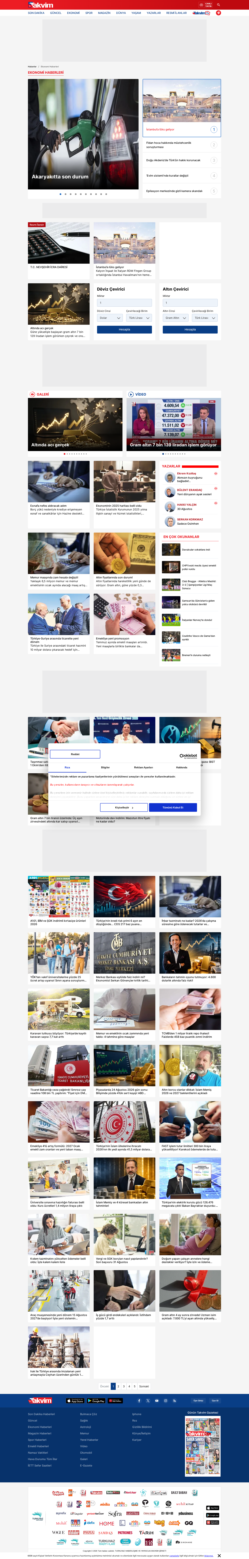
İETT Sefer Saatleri (39, 1465)
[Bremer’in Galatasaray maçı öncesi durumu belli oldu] (171, 655)
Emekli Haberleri (38, 1446)
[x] (148, 1400)
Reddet (75, 754)
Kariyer (136, 1439)
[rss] (174, 1400)
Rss (134, 1420)
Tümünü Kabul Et (173, 807)
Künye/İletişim (141, 1433)
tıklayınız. (208, 1555)
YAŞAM (136, 13)
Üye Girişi (198, 1401)
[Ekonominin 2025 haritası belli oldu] (124, 481)
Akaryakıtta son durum (60, 177)
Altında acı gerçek (50, 444)
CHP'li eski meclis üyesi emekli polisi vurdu (199, 567)
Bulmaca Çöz (88, 1414)
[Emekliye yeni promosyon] (124, 614)
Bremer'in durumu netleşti (196, 655)
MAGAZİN (104, 13)
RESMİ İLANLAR (176, 13)
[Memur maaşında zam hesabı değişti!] (59, 553)
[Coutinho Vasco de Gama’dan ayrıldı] (171, 637)
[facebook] (139, 1400)
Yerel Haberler (89, 1439)
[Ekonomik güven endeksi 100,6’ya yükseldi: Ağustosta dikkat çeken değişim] (96, 194)
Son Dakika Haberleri (41, 1414)
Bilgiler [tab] (105, 767)
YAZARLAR (154, 13)
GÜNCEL (55, 13)
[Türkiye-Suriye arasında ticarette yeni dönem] (59, 614)
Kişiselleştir (122, 807)
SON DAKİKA (36, 13)
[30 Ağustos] (170, 506)
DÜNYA (121, 13)
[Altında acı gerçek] (75, 424)
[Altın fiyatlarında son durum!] (124, 553)
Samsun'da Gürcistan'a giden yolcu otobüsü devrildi (198, 602)
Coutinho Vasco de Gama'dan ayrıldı (198, 637)
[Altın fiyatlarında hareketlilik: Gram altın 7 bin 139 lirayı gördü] (101, 194)
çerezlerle (174, 1555)
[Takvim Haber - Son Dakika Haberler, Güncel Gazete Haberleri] (40, 5)
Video (84, 1446)
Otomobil (86, 1452)
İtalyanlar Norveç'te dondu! (197, 619)
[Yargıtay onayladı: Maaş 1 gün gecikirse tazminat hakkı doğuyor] (86, 194)
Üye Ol (215, 1401)
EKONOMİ (73, 13)
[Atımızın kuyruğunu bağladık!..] (170, 477)
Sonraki (144, 1386)
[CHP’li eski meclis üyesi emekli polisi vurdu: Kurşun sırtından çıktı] (171, 567)
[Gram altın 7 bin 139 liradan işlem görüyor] (174, 424)
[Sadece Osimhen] (170, 521)
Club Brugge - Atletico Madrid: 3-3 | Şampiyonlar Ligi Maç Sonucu (199, 585)
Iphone (136, 1414)
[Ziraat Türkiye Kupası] (218, 12)
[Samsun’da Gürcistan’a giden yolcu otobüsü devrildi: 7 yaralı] (171, 602)
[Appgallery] (115, 1400)
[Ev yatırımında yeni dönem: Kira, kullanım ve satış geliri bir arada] (76, 194)
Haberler (32, 66)
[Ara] (218, 5)
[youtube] (157, 1400)
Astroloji (85, 1427)
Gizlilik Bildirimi (142, 1427)
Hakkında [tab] (181, 767)
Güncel (32, 1420)
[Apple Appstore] (75, 1400)
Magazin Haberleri (39, 1433)
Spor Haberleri (37, 1439)
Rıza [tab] (67, 767)
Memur (84, 1433)
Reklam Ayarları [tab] (143, 767)
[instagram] (165, 1400)
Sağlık (84, 1420)
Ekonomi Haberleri (40, 1427)
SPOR (88, 13)
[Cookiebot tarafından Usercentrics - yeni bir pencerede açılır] (182, 756)
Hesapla (124, 329)
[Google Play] (96, 1400)
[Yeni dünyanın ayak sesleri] (170, 492)
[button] (31, 427)
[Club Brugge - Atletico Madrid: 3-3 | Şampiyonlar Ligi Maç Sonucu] (171, 585)
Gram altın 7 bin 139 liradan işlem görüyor (173, 444)
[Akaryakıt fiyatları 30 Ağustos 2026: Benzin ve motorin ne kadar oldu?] (83, 134)
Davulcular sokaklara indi (196, 549)
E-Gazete (86, 1465)
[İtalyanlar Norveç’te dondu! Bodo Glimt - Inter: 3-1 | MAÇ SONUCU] (171, 620)
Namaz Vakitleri (38, 1452)
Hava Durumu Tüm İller (42, 1459)
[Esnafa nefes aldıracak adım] (59, 481)
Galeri (84, 1459)
